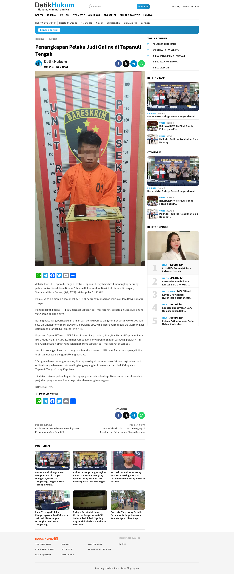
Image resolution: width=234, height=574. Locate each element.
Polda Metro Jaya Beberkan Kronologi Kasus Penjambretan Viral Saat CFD (58, 428)
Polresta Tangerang (164, 44)
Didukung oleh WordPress (107, 568)
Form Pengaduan (44, 549)
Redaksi (65, 544)
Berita (165, 278)
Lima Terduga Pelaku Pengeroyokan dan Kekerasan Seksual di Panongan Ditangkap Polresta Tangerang (52, 518)
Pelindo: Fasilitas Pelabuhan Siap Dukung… (178, 141)
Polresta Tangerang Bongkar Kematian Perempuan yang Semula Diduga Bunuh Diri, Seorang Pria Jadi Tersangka (89, 477)
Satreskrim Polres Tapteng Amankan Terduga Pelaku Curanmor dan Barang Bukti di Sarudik (128, 477)
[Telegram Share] (133, 63)
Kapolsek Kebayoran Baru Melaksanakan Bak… (177, 309)
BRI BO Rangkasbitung (165, 61)
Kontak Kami (95, 544)
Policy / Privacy (44, 554)
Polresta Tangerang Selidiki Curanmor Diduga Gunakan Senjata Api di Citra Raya (126, 515)
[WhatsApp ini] (141, 63)
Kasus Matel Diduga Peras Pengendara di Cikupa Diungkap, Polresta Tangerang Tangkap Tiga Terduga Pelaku (50, 478)
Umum (162, 123)
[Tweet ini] (126, 63)
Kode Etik (67, 549)
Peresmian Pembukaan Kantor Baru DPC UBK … (176, 283)
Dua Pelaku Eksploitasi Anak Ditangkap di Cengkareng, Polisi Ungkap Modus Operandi (122, 428)
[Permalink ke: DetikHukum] (38, 63)
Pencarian (143, 6)
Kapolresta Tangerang (165, 49)
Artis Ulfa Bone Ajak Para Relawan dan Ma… (176, 270)
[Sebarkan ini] (118, 63)
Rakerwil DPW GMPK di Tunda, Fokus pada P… (176, 128)
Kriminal (151, 113)
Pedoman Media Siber (100, 549)
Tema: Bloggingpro (130, 568)
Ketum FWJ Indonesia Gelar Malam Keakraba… (178, 323)
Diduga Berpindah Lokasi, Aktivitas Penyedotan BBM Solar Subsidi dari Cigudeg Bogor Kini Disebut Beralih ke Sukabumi (89, 518)
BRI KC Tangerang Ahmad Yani (168, 55)
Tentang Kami (43, 544)
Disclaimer (67, 554)
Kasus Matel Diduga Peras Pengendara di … (172, 116)
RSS (124, 543)
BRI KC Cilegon (160, 67)
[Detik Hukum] (54, 6)
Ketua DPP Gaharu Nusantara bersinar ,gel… (177, 296)
